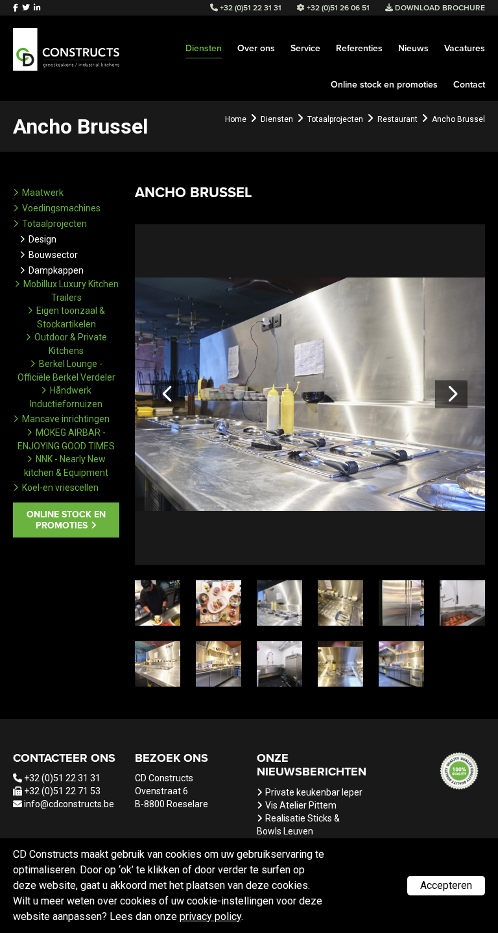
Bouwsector (53, 255)
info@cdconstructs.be (69, 804)
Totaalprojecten (54, 223)
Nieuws (413, 48)
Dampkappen (56, 270)
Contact (469, 84)
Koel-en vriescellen (60, 487)
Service (305, 48)
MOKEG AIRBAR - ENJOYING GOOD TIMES (66, 439)
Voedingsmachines (61, 208)
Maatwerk (43, 192)
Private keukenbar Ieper (313, 792)
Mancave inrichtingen (66, 419)
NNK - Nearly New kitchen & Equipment (66, 466)
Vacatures (464, 48)
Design (42, 239)
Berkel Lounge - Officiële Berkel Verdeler (66, 371)
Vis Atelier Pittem (301, 805)
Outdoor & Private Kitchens (70, 344)
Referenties (359, 48)
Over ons (256, 48)
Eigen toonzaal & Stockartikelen (70, 317)
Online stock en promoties (384, 84)
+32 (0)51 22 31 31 (62, 778)
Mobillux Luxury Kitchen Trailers (71, 291)
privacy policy (210, 916)
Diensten (203, 48)
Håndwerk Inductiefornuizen (66, 397)
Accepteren (446, 885)
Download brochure (439, 7)
